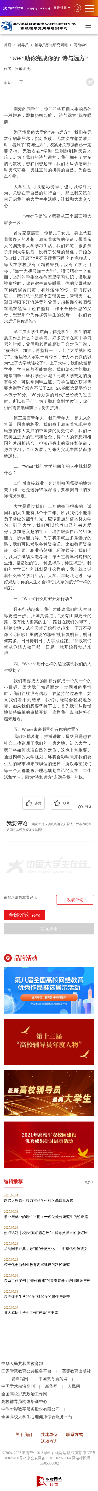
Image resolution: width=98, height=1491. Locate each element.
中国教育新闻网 (53, 1379)
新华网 (51, 1386)
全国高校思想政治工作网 (24, 1394)
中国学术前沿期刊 (18, 1386)
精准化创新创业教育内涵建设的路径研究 (37, 1265)
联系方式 (74, 1434)
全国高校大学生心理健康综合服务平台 (36, 1417)
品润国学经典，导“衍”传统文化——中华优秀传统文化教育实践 (49, 1249)
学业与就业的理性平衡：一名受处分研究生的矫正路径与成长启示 (49, 1217)
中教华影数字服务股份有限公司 (30, 1409)
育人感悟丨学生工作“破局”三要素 (31, 1313)
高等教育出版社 (76, 1371)
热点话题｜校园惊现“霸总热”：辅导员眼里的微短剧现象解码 (49, 1233)
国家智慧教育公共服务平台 (26, 1371)
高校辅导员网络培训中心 (24, 1401)
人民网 (74, 1386)
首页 (7, 45)
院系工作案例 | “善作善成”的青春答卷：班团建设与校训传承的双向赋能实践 (49, 1281)
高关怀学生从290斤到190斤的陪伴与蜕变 (37, 1297)
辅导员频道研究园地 (51, 45)
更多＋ (89, 1182)
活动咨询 (49, 1441)
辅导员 (23, 45)
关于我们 (23, 1434)
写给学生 (81, 45)
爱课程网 (19, 1379)
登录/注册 (60, 8)
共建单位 (49, 1434)
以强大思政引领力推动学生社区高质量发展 (38, 1200)
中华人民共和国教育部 (22, 1363)
